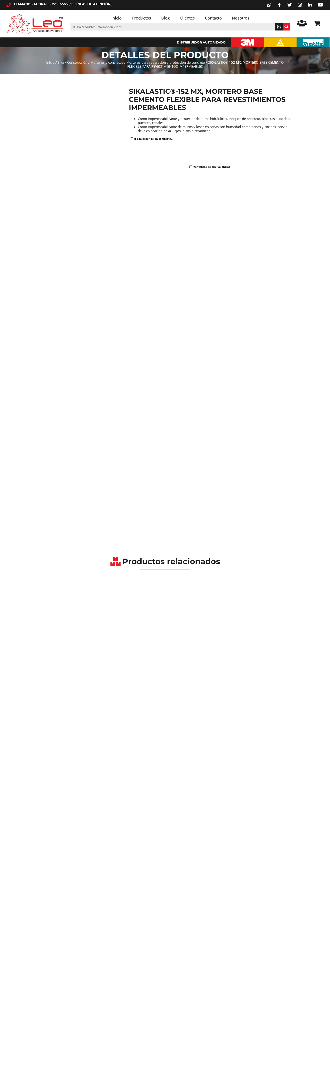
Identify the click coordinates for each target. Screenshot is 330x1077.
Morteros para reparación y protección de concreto (165, 62)
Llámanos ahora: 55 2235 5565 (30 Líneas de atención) (63, 4)
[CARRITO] (317, 23)
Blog (165, 18)
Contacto (213, 18)
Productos (141, 18)
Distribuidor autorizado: (202, 42)
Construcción (77, 62)
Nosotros (240, 18)
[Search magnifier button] (286, 26)
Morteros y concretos (106, 62)
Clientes (187, 18)
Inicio (116, 18)
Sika (61, 62)
